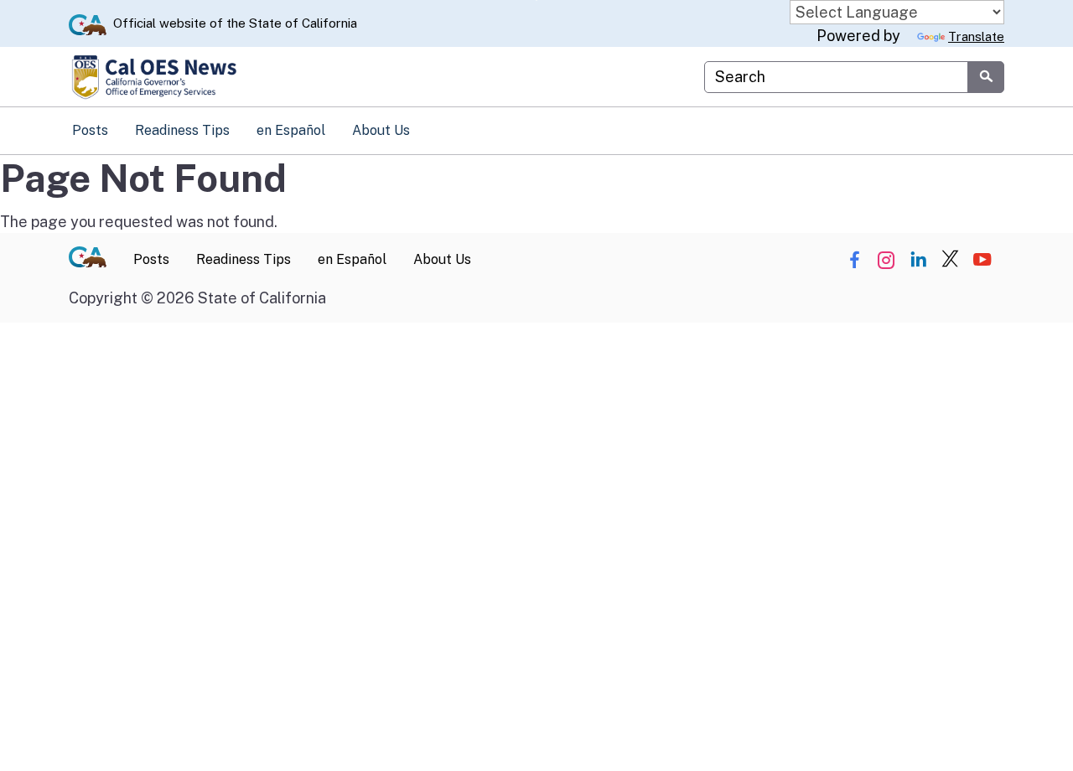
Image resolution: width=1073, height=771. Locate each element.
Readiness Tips (182, 130)
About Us (381, 130)
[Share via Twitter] (950, 260)
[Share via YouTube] (982, 260)
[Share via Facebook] (854, 260)
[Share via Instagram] (886, 260)
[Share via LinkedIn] (918, 260)
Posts (90, 130)
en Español (291, 130)
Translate (976, 36)
